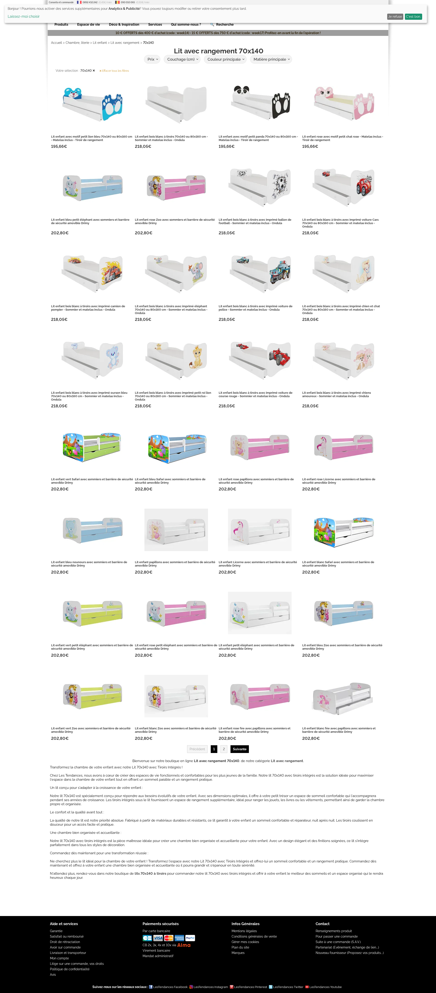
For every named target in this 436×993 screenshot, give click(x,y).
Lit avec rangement (125, 43)
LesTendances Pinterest (250, 987)
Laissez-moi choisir (24, 16)
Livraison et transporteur (68, 953)
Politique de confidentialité (69, 969)
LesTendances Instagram (211, 987)
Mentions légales (244, 931)
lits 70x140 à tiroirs (150, 874)
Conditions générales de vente (254, 936)
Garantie (56, 931)
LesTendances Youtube (326, 987)
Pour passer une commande (337, 936)
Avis (53, 974)
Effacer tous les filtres (115, 70)
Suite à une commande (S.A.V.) (338, 942)
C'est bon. (413, 16)
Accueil (56, 43)
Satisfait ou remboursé (67, 936)
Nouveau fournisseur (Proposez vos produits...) (350, 953)
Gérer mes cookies (245, 942)
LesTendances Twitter (288, 987)
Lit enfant (100, 43)
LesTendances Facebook (170, 987)
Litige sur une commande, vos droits (77, 964)
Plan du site (240, 947)
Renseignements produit (334, 931)
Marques (238, 953)
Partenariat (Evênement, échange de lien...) (347, 947)
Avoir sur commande (65, 947)
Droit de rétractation (65, 942)
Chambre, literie (77, 43)
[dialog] (216, 14)
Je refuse (395, 16)
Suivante (239, 749)
